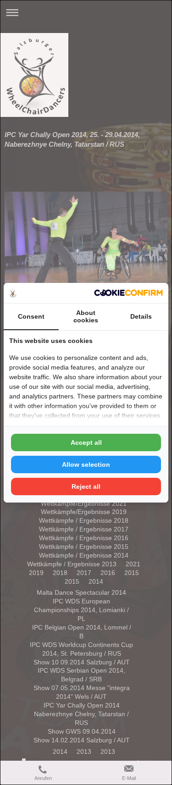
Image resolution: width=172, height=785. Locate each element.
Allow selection (86, 464)
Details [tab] (141, 316)
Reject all (86, 486)
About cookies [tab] (85, 316)
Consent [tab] (31, 316)
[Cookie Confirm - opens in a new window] (128, 292)
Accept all (86, 442)
